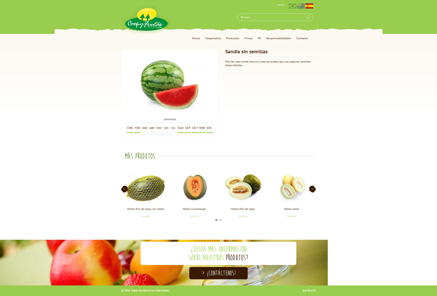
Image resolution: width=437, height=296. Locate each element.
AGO (181, 128)
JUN (166, 128)
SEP (188, 128)
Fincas (248, 38)
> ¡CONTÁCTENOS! (218, 273)
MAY (159, 128)
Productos (232, 38)
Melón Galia (291, 209)
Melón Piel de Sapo (243, 209)
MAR (144, 128)
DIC (209, 128)
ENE (130, 128)
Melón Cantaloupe (194, 209)
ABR (151, 128)
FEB (137, 128)
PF (259, 38)
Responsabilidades (278, 38)
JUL (173, 128)
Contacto (302, 38)
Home (196, 38)
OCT (195, 128)
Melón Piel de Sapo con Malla (145, 209)
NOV (202, 128)
